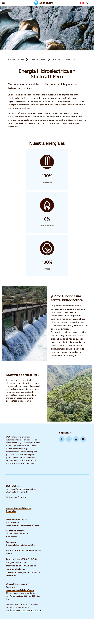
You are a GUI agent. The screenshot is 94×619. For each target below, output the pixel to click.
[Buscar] (87, 3)
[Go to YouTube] (83, 439)
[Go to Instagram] (76, 439)
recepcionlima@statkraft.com (20, 590)
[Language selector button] (82, 3)
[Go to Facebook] (62, 439)
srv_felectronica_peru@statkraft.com (24, 610)
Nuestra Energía (38, 59)
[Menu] (3, 3)
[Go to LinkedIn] (69, 439)
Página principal (16, 59)
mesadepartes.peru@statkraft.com (22, 525)
